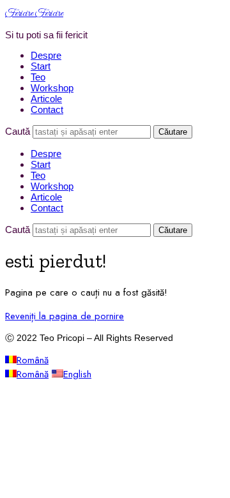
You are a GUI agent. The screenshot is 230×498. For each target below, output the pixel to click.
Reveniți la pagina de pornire (64, 316)
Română (33, 360)
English (77, 374)
